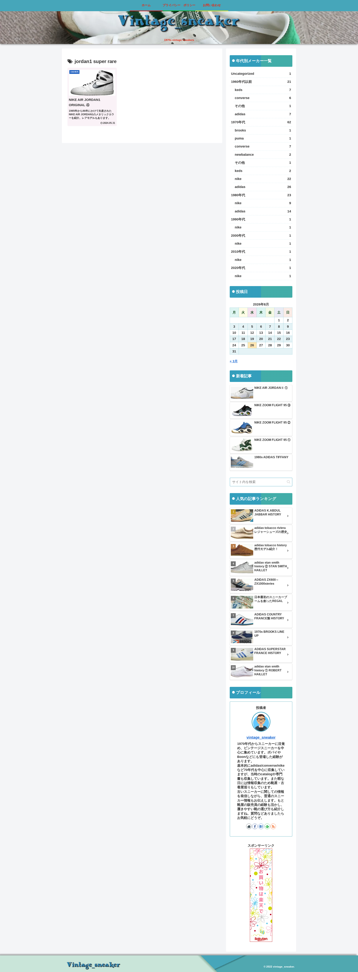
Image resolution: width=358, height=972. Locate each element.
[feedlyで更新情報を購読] (267, 826)
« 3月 (234, 361)
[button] (288, 482)
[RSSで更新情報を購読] (273, 826)
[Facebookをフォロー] (255, 826)
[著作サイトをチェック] (249, 826)
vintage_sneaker (261, 737)
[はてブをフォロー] (261, 826)
